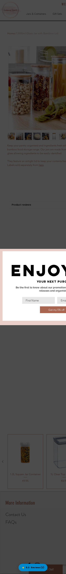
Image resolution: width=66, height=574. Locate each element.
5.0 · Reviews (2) (35, 567)
